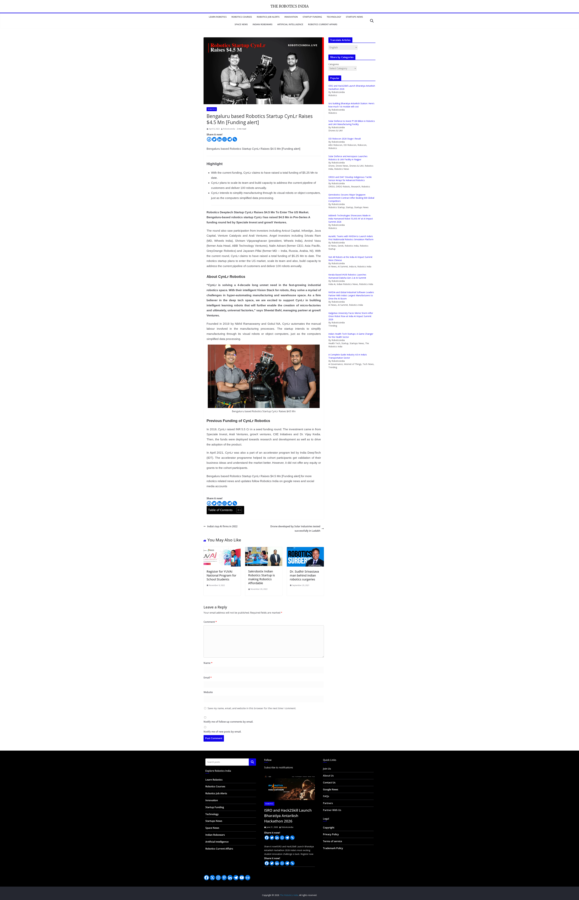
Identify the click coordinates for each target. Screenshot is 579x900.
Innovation (291, 16)
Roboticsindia (229, 129)
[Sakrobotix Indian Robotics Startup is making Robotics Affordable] (263, 549)
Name (208, 663)
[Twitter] (214, 139)
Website (208, 692)
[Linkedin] (219, 139)
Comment (210, 621)
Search (252, 762)
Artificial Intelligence (290, 24)
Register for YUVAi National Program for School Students (221, 575)
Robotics (212, 109)
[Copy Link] (235, 139)
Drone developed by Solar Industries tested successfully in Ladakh (295, 528)
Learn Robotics (218, 16)
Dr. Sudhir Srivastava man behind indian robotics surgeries (304, 575)
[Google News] (247, 877)
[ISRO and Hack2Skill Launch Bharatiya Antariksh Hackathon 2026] (289, 786)
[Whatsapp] (224, 139)
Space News (241, 24)
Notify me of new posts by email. (222, 731)
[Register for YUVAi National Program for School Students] (222, 549)
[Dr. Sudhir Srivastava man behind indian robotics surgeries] (305, 549)
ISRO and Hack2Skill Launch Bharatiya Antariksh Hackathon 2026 (288, 815)
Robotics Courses (241, 16)
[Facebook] (209, 139)
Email (208, 677)
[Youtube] (241, 877)
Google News (330, 789)
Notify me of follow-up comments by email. (228, 721)
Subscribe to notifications (278, 767)
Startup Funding (312, 16)
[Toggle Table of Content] (237, 510)
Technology (334, 16)
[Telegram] (229, 139)
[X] (212, 877)
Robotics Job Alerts (268, 16)
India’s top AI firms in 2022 (222, 526)
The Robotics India (290, 6)
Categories (333, 64)
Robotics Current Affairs (322, 24)
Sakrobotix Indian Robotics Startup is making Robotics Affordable (261, 577)
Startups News (354, 16)
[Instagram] (218, 877)
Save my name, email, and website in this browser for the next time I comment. (252, 708)
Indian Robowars (262, 24)
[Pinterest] (224, 877)
